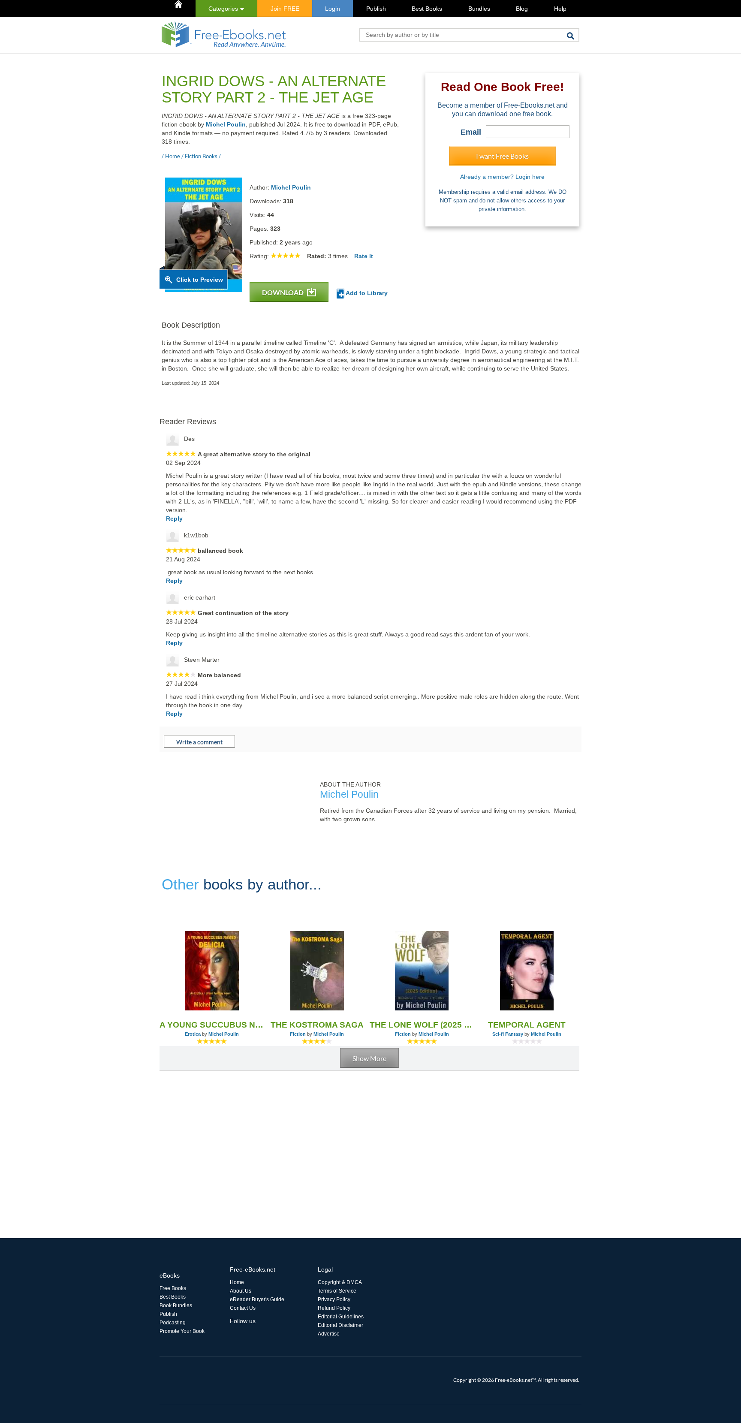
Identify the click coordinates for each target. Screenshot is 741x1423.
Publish (376, 8)
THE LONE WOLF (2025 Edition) (422, 1024)
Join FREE (285, 8)
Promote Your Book (182, 1331)
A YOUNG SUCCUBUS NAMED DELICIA (212, 1024)
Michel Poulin (226, 124)
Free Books (173, 1288)
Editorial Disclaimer (340, 1325)
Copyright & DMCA (340, 1282)
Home (237, 1282)
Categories (224, 8)
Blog (522, 8)
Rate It (363, 256)
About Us (240, 1291)
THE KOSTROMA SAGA (317, 1024)
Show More (369, 1058)
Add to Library (366, 292)
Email (471, 132)
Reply (174, 518)
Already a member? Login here (502, 176)
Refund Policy (334, 1308)
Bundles (479, 8)
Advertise (329, 1334)
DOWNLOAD (283, 292)
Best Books (427, 8)
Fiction (298, 1034)
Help (560, 8)
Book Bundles (176, 1305)
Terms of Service (337, 1291)
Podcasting (173, 1323)
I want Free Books (502, 156)
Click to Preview (199, 279)
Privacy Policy (334, 1299)
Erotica (193, 1034)
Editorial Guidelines (341, 1317)
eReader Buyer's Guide (257, 1299)
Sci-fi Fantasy (507, 1034)
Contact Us (243, 1308)
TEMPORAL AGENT (527, 1024)
